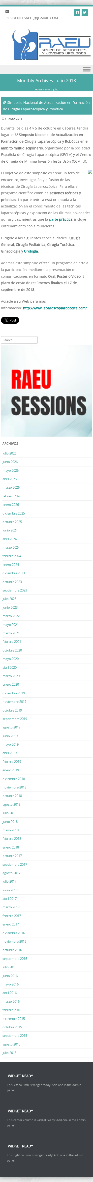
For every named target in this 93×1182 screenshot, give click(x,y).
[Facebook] (77, 12)
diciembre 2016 (13, 933)
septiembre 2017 (14, 864)
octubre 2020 (12, 650)
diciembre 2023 (13, 573)
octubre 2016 (12, 950)
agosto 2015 (11, 1044)
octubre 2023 (12, 582)
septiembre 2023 (14, 590)
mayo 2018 (10, 830)
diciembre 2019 (13, 693)
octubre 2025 (12, 522)
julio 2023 (9, 598)
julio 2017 (9, 881)
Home (38, 89)
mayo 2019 (10, 744)
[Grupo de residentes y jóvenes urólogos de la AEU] (46, 61)
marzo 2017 (11, 907)
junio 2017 (10, 890)
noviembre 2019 (14, 701)
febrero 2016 (11, 1010)
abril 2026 (9, 479)
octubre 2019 (12, 710)
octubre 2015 (12, 1027)
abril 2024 (9, 539)
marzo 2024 (11, 547)
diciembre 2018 (13, 779)
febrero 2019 (11, 761)
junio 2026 (10, 462)
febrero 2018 (11, 838)
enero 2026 (10, 504)
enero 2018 (10, 847)
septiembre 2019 (14, 719)
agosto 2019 (11, 727)
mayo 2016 (10, 984)
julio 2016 (9, 967)
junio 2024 (10, 530)
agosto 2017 (11, 873)
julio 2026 (9, 453)
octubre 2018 (12, 795)
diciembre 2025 (13, 513)
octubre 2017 (12, 856)
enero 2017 (10, 924)
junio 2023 (10, 607)
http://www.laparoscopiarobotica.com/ (55, 308)
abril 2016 (9, 992)
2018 (48, 89)
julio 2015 (9, 1053)
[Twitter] (85, 12)
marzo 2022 (11, 616)
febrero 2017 (11, 916)
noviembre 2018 (14, 787)
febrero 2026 (11, 496)
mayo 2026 (10, 470)
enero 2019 (10, 770)
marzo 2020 (11, 676)
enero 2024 (10, 564)
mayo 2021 (10, 624)
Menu (46, 69)
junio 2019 (10, 736)
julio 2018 (9, 813)
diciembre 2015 (13, 1018)
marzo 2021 (11, 633)
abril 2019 (9, 753)
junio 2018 (10, 821)
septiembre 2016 (14, 958)
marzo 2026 (11, 487)
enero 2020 (10, 684)
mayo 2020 (10, 659)
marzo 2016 (11, 1001)
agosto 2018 (11, 804)
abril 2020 (9, 667)
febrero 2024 (11, 556)
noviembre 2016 (14, 941)
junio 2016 (10, 976)
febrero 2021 (11, 641)
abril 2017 (9, 898)
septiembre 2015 (14, 1035)
